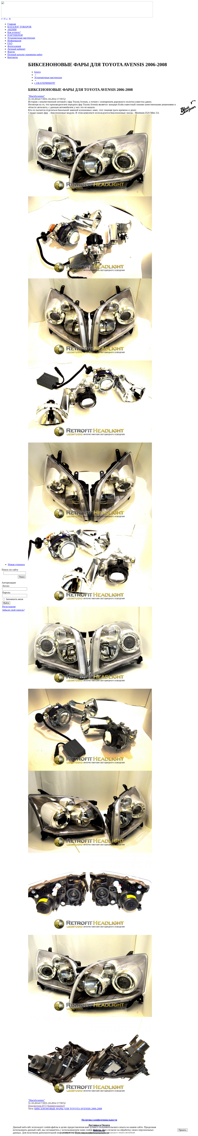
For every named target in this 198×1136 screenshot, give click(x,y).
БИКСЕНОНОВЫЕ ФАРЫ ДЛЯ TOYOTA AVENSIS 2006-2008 (68, 1108)
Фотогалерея (14, 46)
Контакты (12, 57)
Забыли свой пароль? (13, 610)
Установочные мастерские (21, 38)
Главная (11, 24)
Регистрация (8, 606)
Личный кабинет (16, 49)
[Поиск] (5, 18)
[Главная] (77, 16)
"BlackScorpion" (36, 96)
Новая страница (16, 564)
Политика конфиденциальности (92, 1132)
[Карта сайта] (7, 18)
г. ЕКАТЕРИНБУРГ (44, 83)
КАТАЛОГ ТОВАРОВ (19, 26)
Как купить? (14, 32)
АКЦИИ (12, 29)
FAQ (9, 43)
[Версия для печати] (10, 18)
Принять (182, 1130)
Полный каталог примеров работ (24, 54)
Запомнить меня (14, 599)
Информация (14, 40)
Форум (11, 51)
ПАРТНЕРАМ (15, 35)
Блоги (37, 72)
